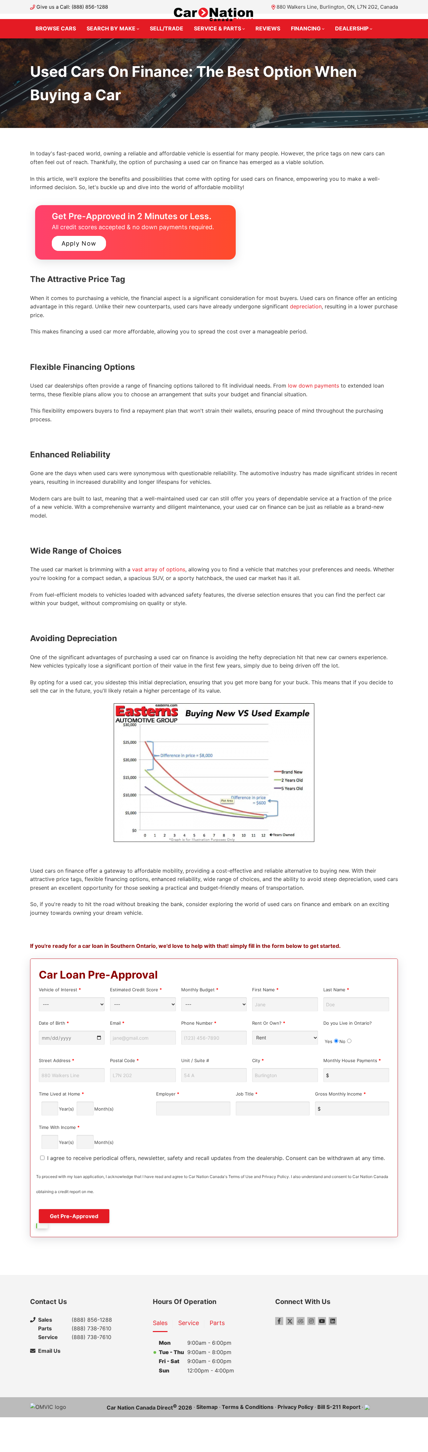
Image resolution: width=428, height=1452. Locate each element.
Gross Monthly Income (340, 1094)
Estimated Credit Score (136, 989)
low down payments (313, 385)
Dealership (351, 28)
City (258, 1060)
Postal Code (124, 1060)
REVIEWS (267, 28)
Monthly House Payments (352, 1060)
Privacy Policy (295, 1407)
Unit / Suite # (195, 1060)
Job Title (246, 1094)
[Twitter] (290, 1321)
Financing (306, 28)
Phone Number (198, 1023)
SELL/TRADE (166, 28)
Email (117, 1023)
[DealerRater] (301, 1321)
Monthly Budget (199, 989)
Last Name (336, 989)
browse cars (55, 28)
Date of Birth (54, 1023)
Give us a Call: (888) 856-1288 (72, 7)
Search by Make (111, 28)
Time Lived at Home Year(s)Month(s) (76, 1101)
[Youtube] (322, 1321)
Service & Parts (217, 28)
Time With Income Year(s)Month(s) (76, 1135)
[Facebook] (279, 1321)
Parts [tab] (217, 1322)
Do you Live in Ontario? (347, 1032)
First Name (265, 989)
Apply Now (79, 243)
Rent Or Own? (268, 1023)
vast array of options (158, 569)
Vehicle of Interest (60, 989)
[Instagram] (311, 1321)
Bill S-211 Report (338, 1407)
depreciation (305, 306)
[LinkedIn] (333, 1321)
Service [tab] (188, 1322)
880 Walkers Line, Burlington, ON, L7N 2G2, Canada (337, 7)
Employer (167, 1094)
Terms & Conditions (248, 1407)
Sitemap (207, 1407)
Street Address (56, 1060)
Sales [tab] (160, 1322)
